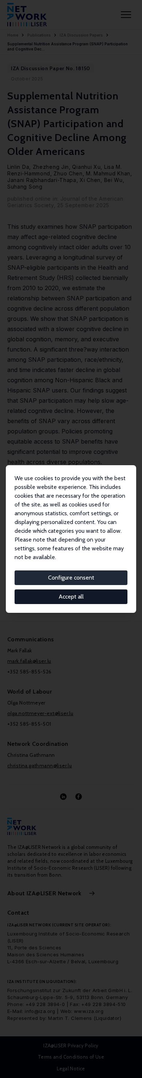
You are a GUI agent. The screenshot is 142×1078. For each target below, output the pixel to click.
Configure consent (71, 577)
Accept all (71, 596)
